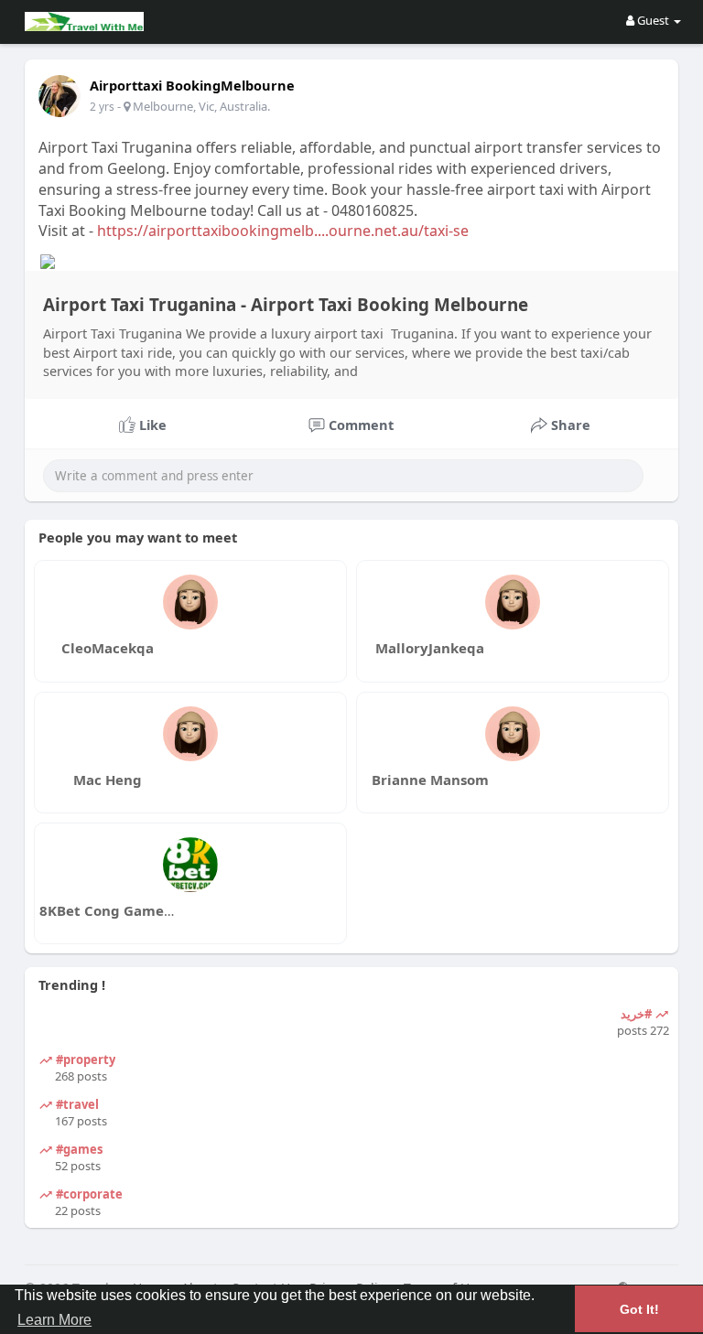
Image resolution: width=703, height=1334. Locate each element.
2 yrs (102, 106)
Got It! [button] (639, 1309)
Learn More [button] (54, 1320)
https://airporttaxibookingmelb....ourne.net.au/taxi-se (283, 231)
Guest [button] (653, 20)
